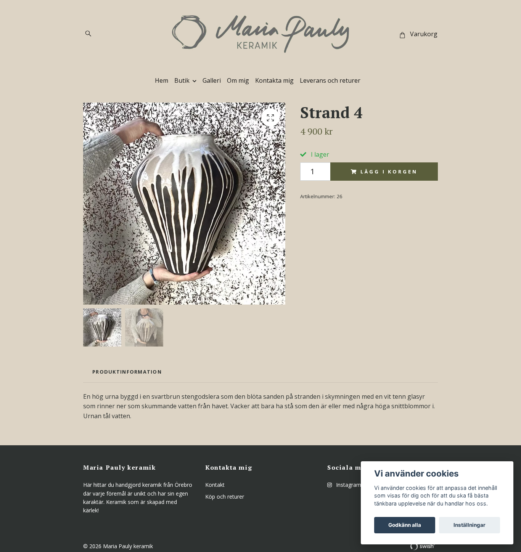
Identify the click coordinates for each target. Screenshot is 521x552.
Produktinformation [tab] (127, 371)
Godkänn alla (404, 525)
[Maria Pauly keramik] (260, 34)
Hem (161, 80)
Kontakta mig (274, 80)
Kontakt (215, 484)
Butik (182, 80)
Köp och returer (224, 496)
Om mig (238, 80)
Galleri (212, 80)
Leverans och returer (330, 80)
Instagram (347, 484)
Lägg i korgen (388, 171)
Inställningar (469, 525)
